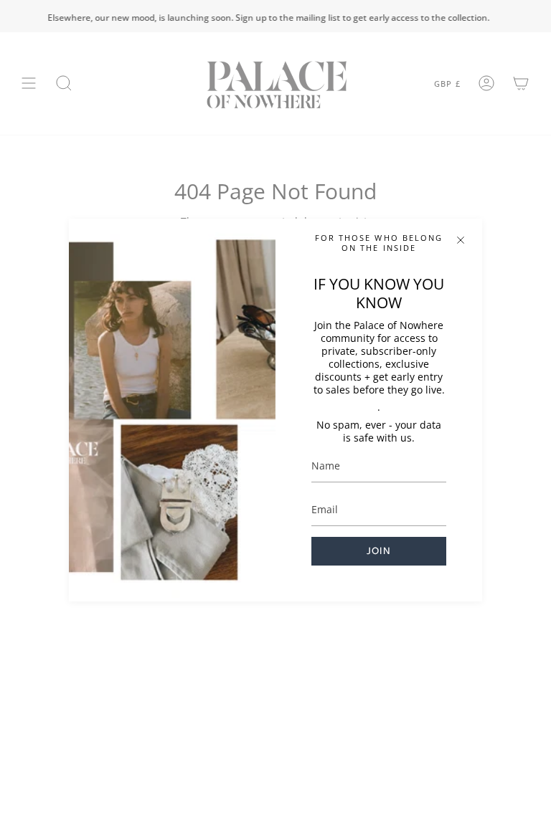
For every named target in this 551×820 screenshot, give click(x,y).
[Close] (460, 240)
